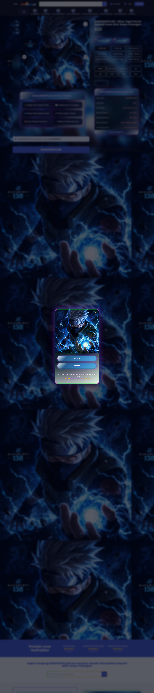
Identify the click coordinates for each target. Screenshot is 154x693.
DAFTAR (77, 366)
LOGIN (77, 358)
